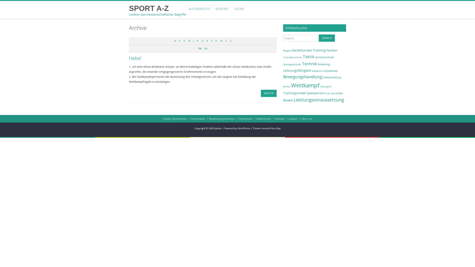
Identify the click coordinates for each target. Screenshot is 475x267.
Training (319, 50)
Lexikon (292, 119)
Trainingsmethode (292, 57)
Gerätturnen (302, 50)
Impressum (245, 119)
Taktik (308, 56)
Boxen (288, 100)
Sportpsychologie (324, 57)
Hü (205, 48)
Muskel (286, 86)
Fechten (331, 50)
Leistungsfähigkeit (297, 70)
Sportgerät (289, 64)
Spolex (218, 128)
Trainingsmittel (294, 93)
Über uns (306, 119)
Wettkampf (305, 85)
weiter (268, 93)
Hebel (135, 58)
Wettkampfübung (332, 77)
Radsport (317, 70)
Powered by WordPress (237, 128)
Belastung (324, 64)
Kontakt (222, 9)
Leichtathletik (330, 70)
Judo (298, 64)
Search (327, 38)
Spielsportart (316, 93)
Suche (239, 9)
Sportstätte (337, 93)
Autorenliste (199, 9)
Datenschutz (263, 119)
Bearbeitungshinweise (222, 119)
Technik (309, 64)
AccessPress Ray (271, 128)
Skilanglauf (325, 86)
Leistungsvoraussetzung (319, 100)
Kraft (327, 93)
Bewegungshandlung (302, 76)
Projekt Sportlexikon (175, 119)
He (199, 48)
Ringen (287, 50)
